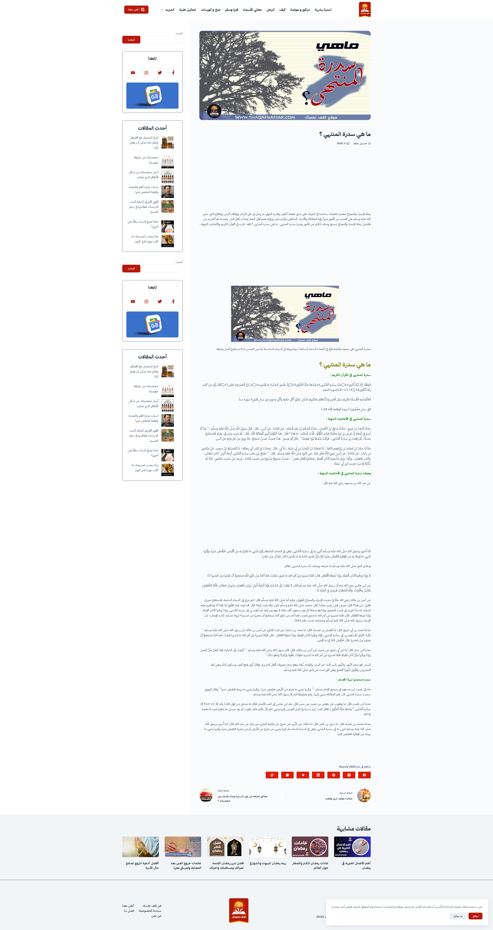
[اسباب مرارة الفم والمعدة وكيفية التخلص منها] (167, 191)
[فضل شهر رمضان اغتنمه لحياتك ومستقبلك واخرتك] (225, 846)
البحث (179, 33)
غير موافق (458, 916)
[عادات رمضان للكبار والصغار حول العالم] (310, 846)
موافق (475, 916)
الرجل (270, 9)
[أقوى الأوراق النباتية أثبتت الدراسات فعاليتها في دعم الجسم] (167, 206)
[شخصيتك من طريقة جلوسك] (167, 162)
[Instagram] (146, 72)
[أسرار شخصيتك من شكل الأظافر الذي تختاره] (167, 177)
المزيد (169, 9)
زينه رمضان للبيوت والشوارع (268, 863)
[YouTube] (132, 72)
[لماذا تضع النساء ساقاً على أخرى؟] (167, 226)
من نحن (156, 915)
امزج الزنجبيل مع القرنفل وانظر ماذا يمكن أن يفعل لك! (144, 142)
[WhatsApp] (287, 775)
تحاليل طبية (187, 9)
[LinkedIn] (318, 775)
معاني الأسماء (252, 9)
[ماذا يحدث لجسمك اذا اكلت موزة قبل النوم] (167, 241)
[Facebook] (364, 775)
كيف (282, 9)
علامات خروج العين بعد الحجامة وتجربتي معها (186, 865)
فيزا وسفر (231, 9)
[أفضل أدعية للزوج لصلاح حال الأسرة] (140, 846)
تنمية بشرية (323, 9)
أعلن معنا (133, 9)
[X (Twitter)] (349, 775)
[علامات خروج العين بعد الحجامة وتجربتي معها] (183, 846)
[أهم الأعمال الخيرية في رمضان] (352, 846)
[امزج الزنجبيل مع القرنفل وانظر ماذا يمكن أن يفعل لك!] (167, 142)
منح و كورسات (210, 9)
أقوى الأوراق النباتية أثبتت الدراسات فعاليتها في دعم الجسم (143, 207)
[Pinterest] (333, 775)
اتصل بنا (129, 910)
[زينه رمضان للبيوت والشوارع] (267, 846)
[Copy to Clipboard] (272, 775)
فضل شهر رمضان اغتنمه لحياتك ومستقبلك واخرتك (227, 865)
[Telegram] (303, 775)
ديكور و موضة (300, 9)
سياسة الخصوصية (150, 910)
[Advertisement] (285, 180)
